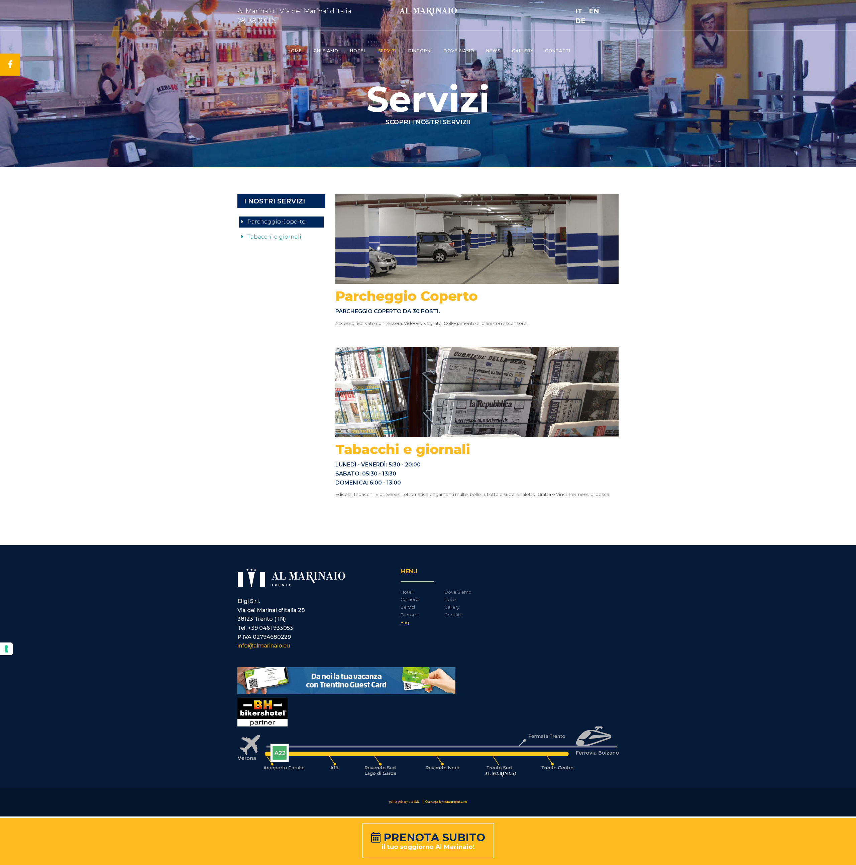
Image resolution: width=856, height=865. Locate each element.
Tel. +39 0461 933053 (265, 628)
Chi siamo (326, 50)
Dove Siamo (457, 592)
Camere (410, 599)
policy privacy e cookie (404, 801)
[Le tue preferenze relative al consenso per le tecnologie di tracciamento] (6, 648)
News (493, 50)
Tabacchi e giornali (273, 237)
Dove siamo (459, 50)
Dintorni (420, 50)
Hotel (358, 50)
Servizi (387, 50)
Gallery (522, 50)
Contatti (557, 50)
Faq (405, 622)
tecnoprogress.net (455, 801)
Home (295, 50)
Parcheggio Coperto (276, 222)
